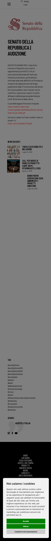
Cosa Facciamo (25, 460)
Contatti (25, 473)
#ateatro (11, 380)
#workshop (12, 410)
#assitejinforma (13, 365)
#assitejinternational (15, 374)
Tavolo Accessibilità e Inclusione (32, 148)
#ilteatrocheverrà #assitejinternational (21, 398)
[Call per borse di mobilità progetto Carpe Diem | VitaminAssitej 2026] (13, 165)
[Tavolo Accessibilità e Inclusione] (13, 152)
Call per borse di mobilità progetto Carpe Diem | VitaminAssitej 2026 (31, 164)
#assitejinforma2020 (15, 368)
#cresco (11, 392)
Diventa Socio (25, 468)
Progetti (25, 465)
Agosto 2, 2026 (27, 171)
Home (25, 455)
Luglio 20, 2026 (27, 152)
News (25, 470)
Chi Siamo (25, 458)
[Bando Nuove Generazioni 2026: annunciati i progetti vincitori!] (16, 263)
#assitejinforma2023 (15, 371)
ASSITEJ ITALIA (22, 423)
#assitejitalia (12, 377)
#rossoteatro (12, 404)
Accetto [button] (26, 521)
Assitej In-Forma (25, 463)
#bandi (10, 383)
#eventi (10, 395)
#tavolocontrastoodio (15, 407)
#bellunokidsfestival (15, 386)
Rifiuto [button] (26, 526)
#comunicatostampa (15, 389)
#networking (12, 401)
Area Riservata (25, 475)
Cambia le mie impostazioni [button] (26, 532)
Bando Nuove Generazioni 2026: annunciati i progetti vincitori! (35, 180)
